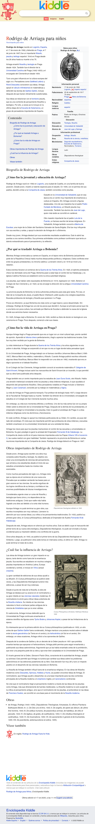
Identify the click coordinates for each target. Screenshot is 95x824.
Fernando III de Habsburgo (68, 432)
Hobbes (40, 672)
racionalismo (60, 678)
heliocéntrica (55, 633)
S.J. (78, 50)
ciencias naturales (31, 596)
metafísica (84, 138)
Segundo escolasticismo (73, 141)
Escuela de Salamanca (72, 143)
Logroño (67, 89)
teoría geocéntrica (20, 633)
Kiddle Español (11, 820)
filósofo (73, 135)
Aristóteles (19, 608)
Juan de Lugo (79, 210)
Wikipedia (63, 816)
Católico (67, 103)
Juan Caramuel (19, 387)
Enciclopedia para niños (15, 42)
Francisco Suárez (16, 693)
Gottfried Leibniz (36, 81)
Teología (67, 123)
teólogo (67, 135)
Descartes (24, 672)
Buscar (86, 13)
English (61, 19)
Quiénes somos (34, 820)
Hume (47, 672)
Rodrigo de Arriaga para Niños (18, 791)
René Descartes (13, 84)
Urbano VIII (72, 435)
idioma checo (31, 337)
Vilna (35, 567)
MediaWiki (19, 818)
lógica (63, 387)
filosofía (74, 123)
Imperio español (80, 89)
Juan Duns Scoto (63, 378)
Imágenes (53, 19)
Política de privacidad (51, 820)
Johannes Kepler (53, 619)
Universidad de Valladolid (73, 126)
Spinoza (32, 672)
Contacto (65, 820)
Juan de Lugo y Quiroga (73, 129)
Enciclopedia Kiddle (47, 782)
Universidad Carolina (15, 70)
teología (31, 64)
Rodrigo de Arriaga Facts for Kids (36, 733)
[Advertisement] (47, 27)
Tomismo (78, 146)
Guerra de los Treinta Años (51, 269)
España (43, 47)
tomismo (35, 98)
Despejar (82, 13)
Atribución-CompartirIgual (73, 785)
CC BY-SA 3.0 (44, 813)
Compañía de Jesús (71, 161)
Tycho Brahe (39, 619)
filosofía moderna (72, 693)
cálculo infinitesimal (22, 87)
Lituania (9, 570)
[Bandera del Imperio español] (72, 89)
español (67, 107)
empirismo (41, 678)
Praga (66, 96)
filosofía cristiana (15, 602)
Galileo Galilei (31, 90)
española (67, 99)
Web (46, 19)
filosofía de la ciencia (72, 138)
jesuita (9, 56)
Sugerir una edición (64, 797)
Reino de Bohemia (79, 96)
